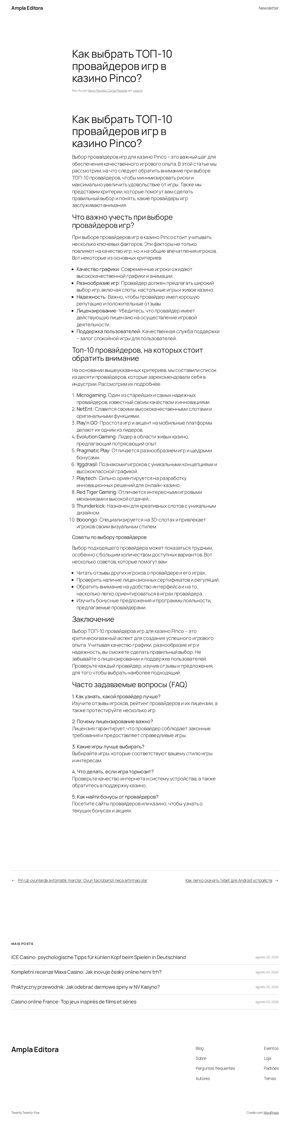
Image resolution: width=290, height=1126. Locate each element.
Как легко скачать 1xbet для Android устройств (229, 880)
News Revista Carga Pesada (107, 90)
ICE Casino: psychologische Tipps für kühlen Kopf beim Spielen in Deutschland (98, 957)
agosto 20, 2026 (267, 957)
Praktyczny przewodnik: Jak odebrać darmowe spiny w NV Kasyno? (85, 987)
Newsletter (269, 8)
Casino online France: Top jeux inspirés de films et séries (73, 1001)
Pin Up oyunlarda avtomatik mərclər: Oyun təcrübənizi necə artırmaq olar (82, 880)
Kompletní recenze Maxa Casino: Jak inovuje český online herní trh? (86, 972)
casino (137, 90)
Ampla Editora (27, 8)
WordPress (271, 1112)
